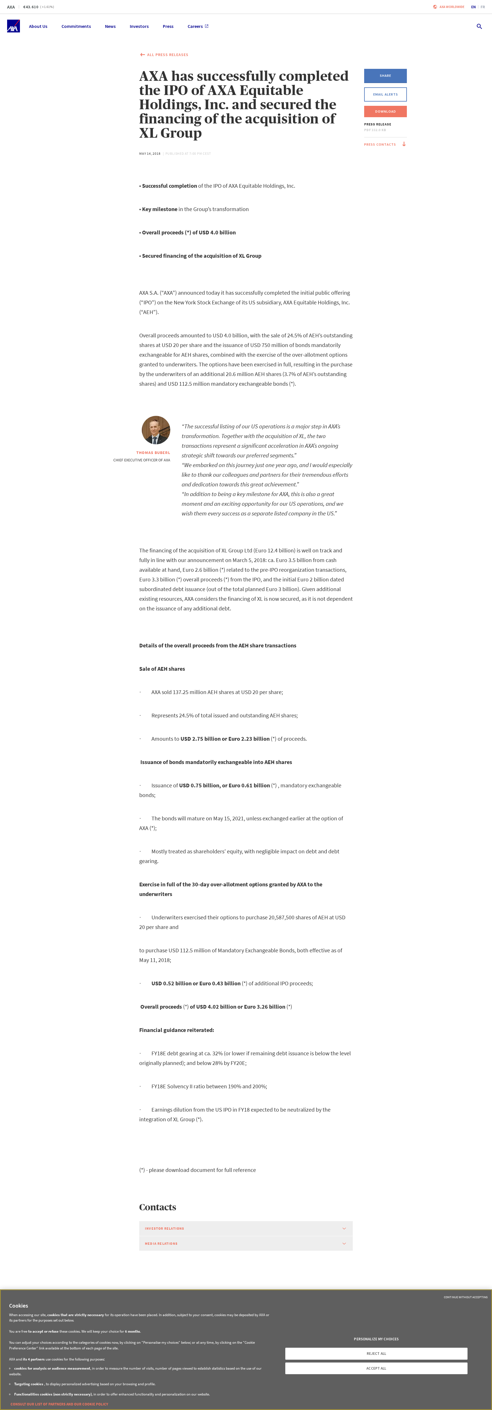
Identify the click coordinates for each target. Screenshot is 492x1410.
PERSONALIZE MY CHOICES (376, 1339)
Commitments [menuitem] (76, 26)
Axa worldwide (452, 7)
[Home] (13, 26)
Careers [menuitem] (195, 26)
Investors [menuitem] (139, 26)
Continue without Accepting (466, 1297)
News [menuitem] (110, 26)
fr (483, 6)
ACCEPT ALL (376, 1368)
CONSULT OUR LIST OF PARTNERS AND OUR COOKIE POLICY (59, 1404)
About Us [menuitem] (38, 26)
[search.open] (479, 26)
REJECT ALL (376, 1353)
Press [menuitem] (168, 26)
